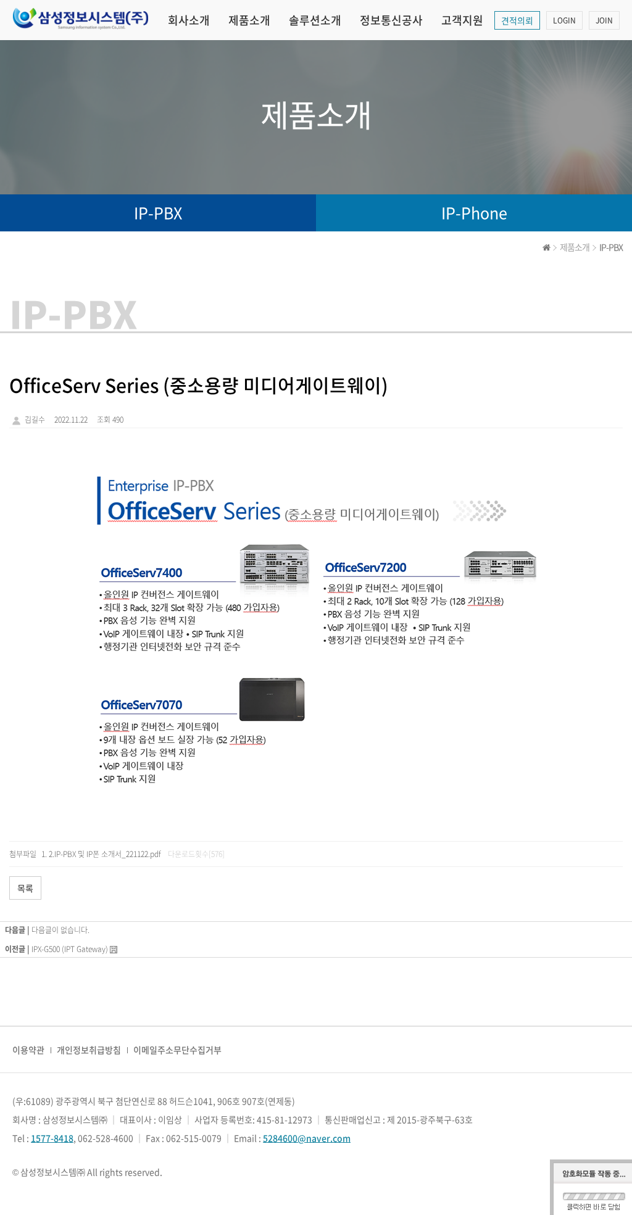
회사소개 (189, 20)
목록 (25, 888)
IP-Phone (474, 212)
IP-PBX (158, 212)
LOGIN (564, 20)
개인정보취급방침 (89, 1049)
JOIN (604, 20)
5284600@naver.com (307, 1138)
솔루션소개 (315, 20)
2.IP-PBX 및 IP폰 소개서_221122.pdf (105, 854)
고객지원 (462, 20)
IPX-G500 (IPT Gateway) (69, 949)
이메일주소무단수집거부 (177, 1049)
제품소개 (249, 20)
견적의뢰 (517, 20)
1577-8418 (52, 1138)
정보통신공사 (391, 20)
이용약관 (28, 1049)
